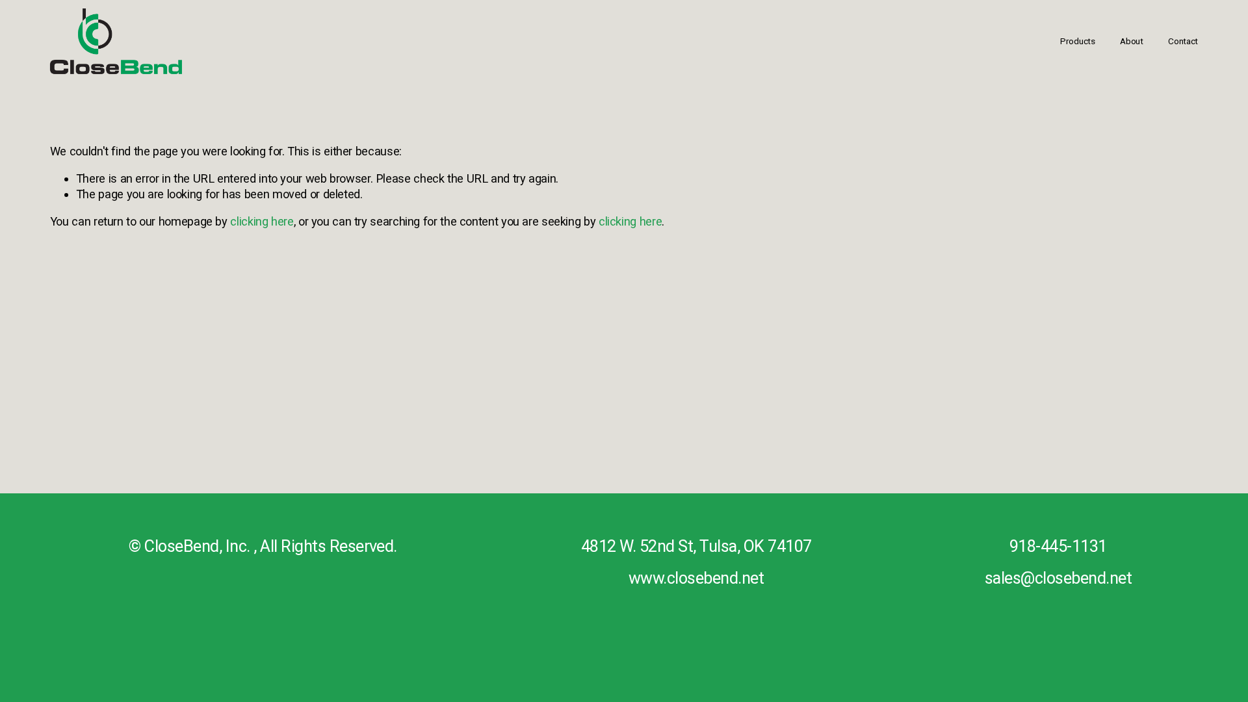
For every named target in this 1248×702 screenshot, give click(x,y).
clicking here (261, 221)
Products (1077, 41)
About (1131, 41)
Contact (1183, 41)
